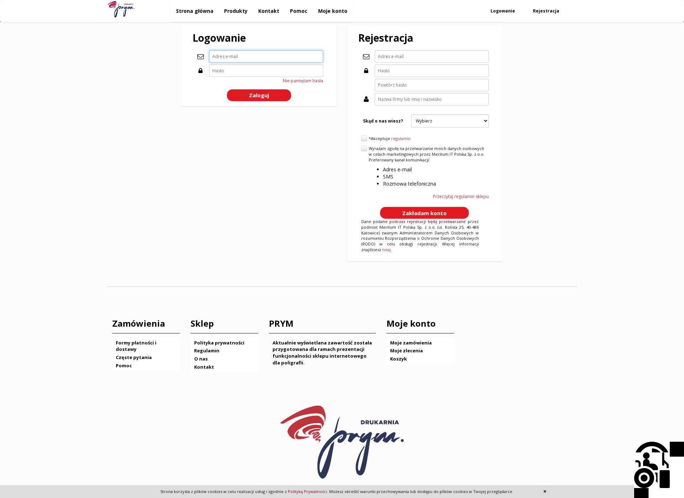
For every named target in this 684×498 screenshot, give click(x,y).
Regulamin (206, 350)
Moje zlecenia (406, 350)
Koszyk (398, 359)
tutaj (386, 249)
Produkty (236, 10)
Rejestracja (546, 11)
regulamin (401, 138)
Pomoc (298, 10)
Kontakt (268, 10)
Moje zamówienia (411, 342)
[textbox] (266, 56)
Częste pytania (134, 357)
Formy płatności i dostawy (136, 346)
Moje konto (332, 10)
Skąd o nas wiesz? (383, 121)
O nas (201, 359)
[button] (259, 95)
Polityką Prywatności (307, 491)
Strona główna (194, 10)
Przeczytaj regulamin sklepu (461, 196)
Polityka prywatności (219, 342)
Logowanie (503, 11)
